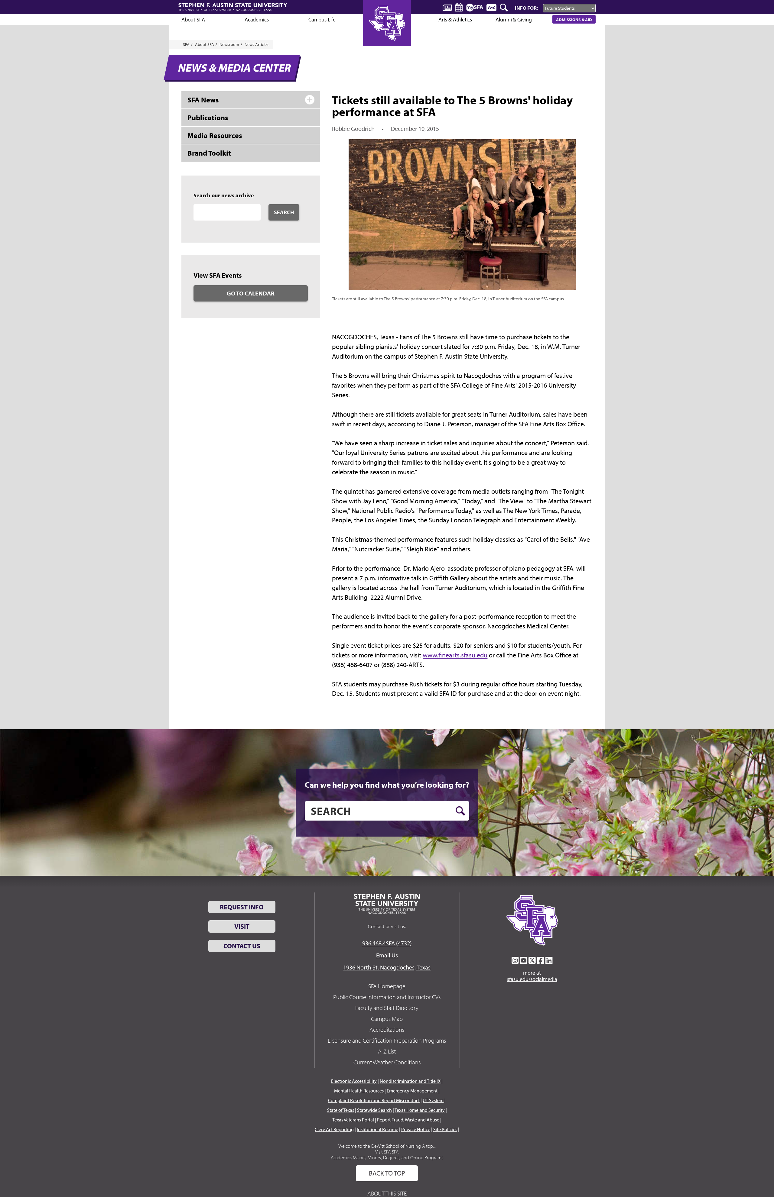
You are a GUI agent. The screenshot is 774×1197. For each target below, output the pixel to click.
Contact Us (241, 946)
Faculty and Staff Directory (386, 1007)
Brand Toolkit (209, 152)
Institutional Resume (377, 1129)
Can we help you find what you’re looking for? (387, 784)
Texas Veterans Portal (353, 1120)
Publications (207, 117)
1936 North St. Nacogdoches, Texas (387, 967)
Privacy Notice (415, 1129)
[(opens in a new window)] (515, 960)
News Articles (256, 44)
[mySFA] (474, 7)
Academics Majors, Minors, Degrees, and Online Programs (387, 1157)
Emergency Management (412, 1091)
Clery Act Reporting (334, 1129)
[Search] (504, 7)
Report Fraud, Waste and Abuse (408, 1120)
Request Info (242, 907)
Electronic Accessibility (354, 1081)
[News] (447, 7)
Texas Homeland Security (420, 1110)
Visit (241, 926)
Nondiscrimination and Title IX (410, 1081)
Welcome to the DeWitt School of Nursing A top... (387, 1146)
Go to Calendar (251, 293)
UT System (433, 1100)
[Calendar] (459, 7)
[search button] (460, 811)
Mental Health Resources (359, 1091)
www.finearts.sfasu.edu (455, 655)
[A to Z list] (491, 7)
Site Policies (445, 1129)
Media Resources (214, 135)
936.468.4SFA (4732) (387, 943)
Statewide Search (374, 1110)
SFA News (203, 99)
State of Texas (340, 1110)
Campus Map (387, 1018)
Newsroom (229, 44)
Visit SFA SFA (386, 1152)
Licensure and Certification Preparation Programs (387, 1040)
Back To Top (387, 1173)
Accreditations (386, 1029)
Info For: (526, 8)
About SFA (193, 19)
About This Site (387, 1193)
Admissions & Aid (574, 19)
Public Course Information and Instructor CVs (387, 997)
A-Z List (387, 1051)
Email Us (387, 955)
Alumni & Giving (514, 19)
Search (284, 212)
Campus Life (322, 19)
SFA (186, 44)
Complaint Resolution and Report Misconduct (374, 1100)
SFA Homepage (386, 986)
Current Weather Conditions (387, 1062)
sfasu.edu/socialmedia (532, 979)
